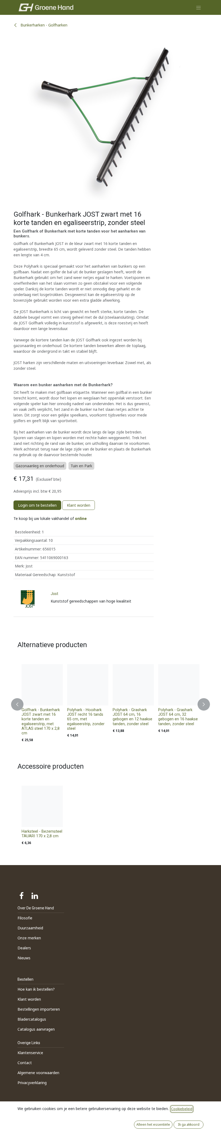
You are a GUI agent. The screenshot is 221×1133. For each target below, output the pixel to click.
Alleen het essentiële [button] (153, 1124)
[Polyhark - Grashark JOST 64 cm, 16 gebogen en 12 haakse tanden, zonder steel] (133, 684)
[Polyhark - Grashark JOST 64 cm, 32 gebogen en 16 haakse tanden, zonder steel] (178, 684)
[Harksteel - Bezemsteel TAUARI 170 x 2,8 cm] (42, 806)
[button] (20, 704)
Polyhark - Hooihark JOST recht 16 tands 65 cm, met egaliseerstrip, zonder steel (86, 719)
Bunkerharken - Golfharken (43, 25)
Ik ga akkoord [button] (188, 1124)
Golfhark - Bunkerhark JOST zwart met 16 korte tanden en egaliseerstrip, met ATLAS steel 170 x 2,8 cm (41, 721)
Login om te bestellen (37, 505)
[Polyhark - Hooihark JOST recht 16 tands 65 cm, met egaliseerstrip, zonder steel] (87, 684)
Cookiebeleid (181, 1109)
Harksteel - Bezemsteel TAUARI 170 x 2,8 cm (42, 833)
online (81, 518)
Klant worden (78, 505)
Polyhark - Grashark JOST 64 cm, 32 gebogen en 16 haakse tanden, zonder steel (178, 717)
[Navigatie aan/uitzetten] (198, 7)
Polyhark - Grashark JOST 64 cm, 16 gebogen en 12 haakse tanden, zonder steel (132, 717)
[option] (110, 704)
